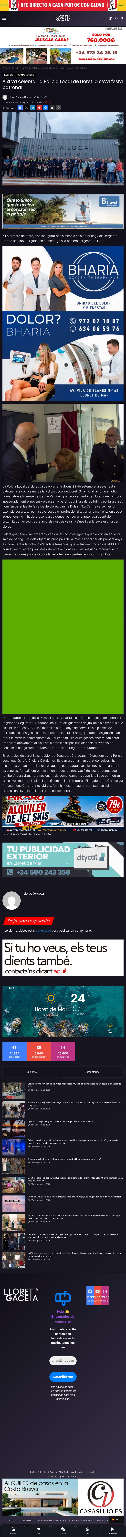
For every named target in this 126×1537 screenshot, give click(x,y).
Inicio (7, 68)
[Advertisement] (42, 1437)
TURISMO (99, 1520)
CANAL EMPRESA (45, 1520)
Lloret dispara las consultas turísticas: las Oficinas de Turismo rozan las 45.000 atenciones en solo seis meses (75, 1179)
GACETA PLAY (62, 1520)
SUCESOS (77, 1520)
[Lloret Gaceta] (63, 18)
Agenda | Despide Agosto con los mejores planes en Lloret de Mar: (61, 1121)
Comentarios (92, 1071)
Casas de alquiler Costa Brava (63, 1476)
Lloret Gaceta (16, 97)
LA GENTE (17, 68)
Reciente (31, 1071)
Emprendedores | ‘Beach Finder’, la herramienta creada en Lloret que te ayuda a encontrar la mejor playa (74, 1104)
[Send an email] (25, 97)
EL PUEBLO (28, 1520)
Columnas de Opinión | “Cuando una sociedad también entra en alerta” (64, 1159)
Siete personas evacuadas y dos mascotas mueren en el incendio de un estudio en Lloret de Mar (74, 1085)
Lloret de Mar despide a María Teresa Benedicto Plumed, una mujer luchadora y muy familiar (74, 1196)
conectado (43, 930)
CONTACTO (15, 1520)
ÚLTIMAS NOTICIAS (25, 75)
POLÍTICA (88, 1520)
